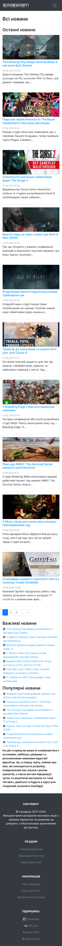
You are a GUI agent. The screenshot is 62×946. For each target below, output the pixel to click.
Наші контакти (31, 890)
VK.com (33, 925)
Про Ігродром (31, 884)
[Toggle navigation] (54, 5)
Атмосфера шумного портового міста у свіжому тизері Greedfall (31, 580)
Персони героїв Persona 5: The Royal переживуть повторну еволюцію (28, 121)
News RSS (32, 932)
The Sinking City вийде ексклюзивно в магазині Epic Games (30, 63)
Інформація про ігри (31, 855)
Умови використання (31, 897)
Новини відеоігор (31, 849)
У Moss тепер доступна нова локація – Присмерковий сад (30, 523)
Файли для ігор (31, 862)
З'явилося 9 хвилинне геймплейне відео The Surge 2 (27, 178)
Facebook (32, 919)
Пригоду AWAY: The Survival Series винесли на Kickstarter (27, 465)
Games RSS (32, 938)
